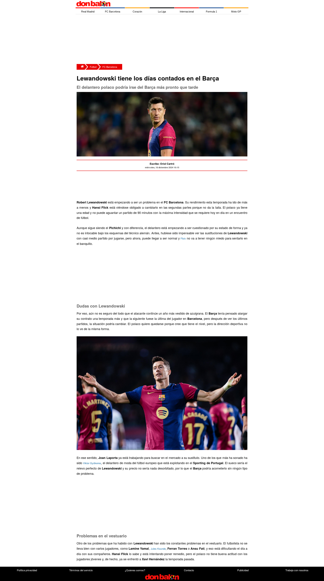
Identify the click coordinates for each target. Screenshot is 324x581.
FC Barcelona (109, 67)
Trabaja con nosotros (296, 570)
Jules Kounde (158, 548)
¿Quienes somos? (135, 570)
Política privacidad (27, 570)
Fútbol (93, 67)
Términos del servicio (81, 570)
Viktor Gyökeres (92, 463)
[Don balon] (158, 3)
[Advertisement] (162, 39)
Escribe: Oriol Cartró (162, 164)
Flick (183, 238)
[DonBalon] (81, 67)
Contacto (189, 570)
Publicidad (243, 570)
